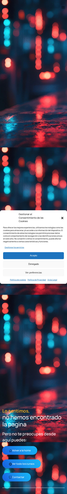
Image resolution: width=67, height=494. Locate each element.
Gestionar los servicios (14, 247)
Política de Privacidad (37, 279)
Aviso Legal (52, 279)
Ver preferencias (33, 272)
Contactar (18, 477)
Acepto (33, 255)
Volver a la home (21, 450)
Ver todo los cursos (23, 463)
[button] (62, 217)
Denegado (33, 264)
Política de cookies (18, 279)
